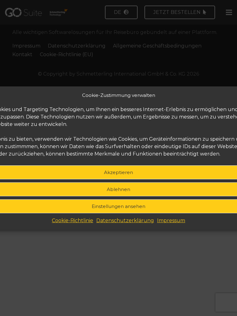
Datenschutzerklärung (125, 220)
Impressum (171, 220)
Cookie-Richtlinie (72, 220)
